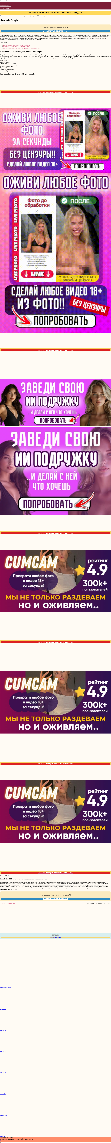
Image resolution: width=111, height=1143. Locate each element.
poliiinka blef (3, 1115)
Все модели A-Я (11, 1140)
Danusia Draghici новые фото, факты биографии (16, 45)
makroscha (3, 1094)
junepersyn (3, 1030)
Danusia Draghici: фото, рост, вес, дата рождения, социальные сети (21, 48)
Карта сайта (3, 1140)
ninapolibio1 (3, 1051)
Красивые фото (55, 937)
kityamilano (3, 1009)
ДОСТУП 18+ (7, 8)
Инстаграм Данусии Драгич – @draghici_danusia (16, 46)
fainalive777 (3, 1072)
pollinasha (2, 1136)
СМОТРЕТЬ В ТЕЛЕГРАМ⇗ (55, 31)
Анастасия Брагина (5, 987)
